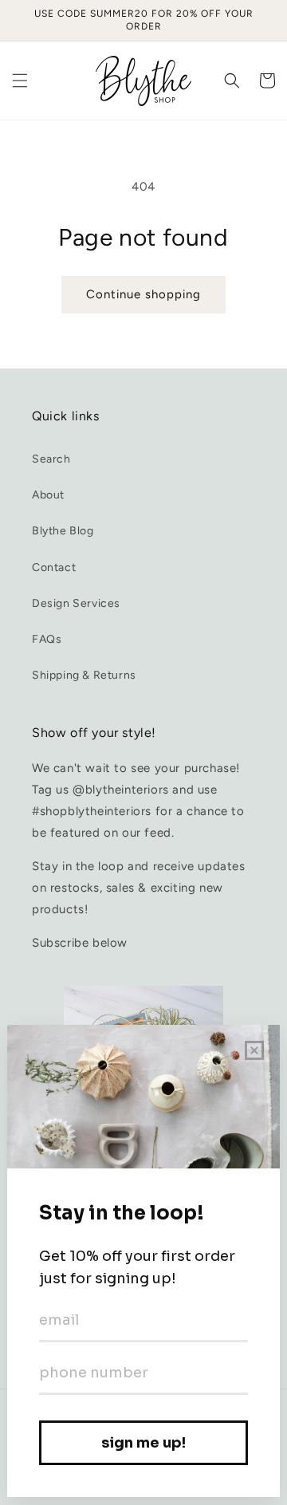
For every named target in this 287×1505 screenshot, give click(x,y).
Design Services (76, 603)
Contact (54, 567)
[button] (19, 80)
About (48, 495)
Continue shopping (143, 294)
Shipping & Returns (84, 675)
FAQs (46, 639)
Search (51, 459)
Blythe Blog (63, 531)
